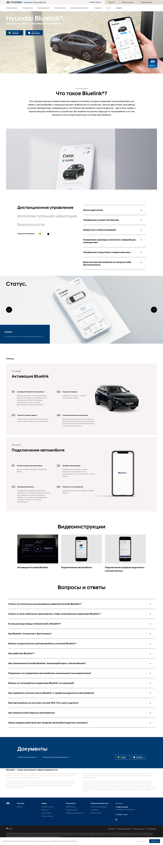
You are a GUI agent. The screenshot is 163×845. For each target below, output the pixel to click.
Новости (119, 8)
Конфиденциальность (139, 829)
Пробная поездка (146, 2)
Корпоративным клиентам (74, 813)
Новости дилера (96, 813)
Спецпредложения (43, 8)
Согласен (154, 841)
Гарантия (44, 810)
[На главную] (14, 2)
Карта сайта (111, 829)
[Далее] (154, 310)
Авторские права (151, 829)
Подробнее (141, 841)
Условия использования (26, 757)
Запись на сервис (128, 2)
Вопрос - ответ (122, 814)
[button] (94, 2)
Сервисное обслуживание (79, 8)
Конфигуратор (28, 8)
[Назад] (9, 310)
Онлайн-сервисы (60, 8)
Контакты (112, 2)
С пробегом (98, 8)
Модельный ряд (11, 8)
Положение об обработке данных (55, 757)
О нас (108, 8)
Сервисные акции (47, 807)
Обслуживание (46, 813)
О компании (95, 810)
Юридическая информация (124, 829)
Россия (10, 828)
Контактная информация (99, 807)
